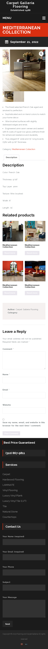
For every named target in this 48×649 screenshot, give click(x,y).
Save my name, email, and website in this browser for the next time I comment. (24, 424)
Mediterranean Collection (23, 149)
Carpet (6, 474)
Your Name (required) (13, 536)
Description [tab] (11, 157)
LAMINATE (8, 485)
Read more (9, 253)
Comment (8, 349)
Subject (6, 582)
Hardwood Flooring (13, 479)
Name (6, 374)
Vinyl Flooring (10, 490)
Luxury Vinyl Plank (12, 496)
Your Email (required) (13, 552)
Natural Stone (10, 512)
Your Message (10, 597)
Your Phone (8, 567)
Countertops (9, 517)
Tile (5, 506)
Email (6, 390)
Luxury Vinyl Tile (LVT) (14, 501)
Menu (7, 18)
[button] (41, 53)
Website (7, 405)
